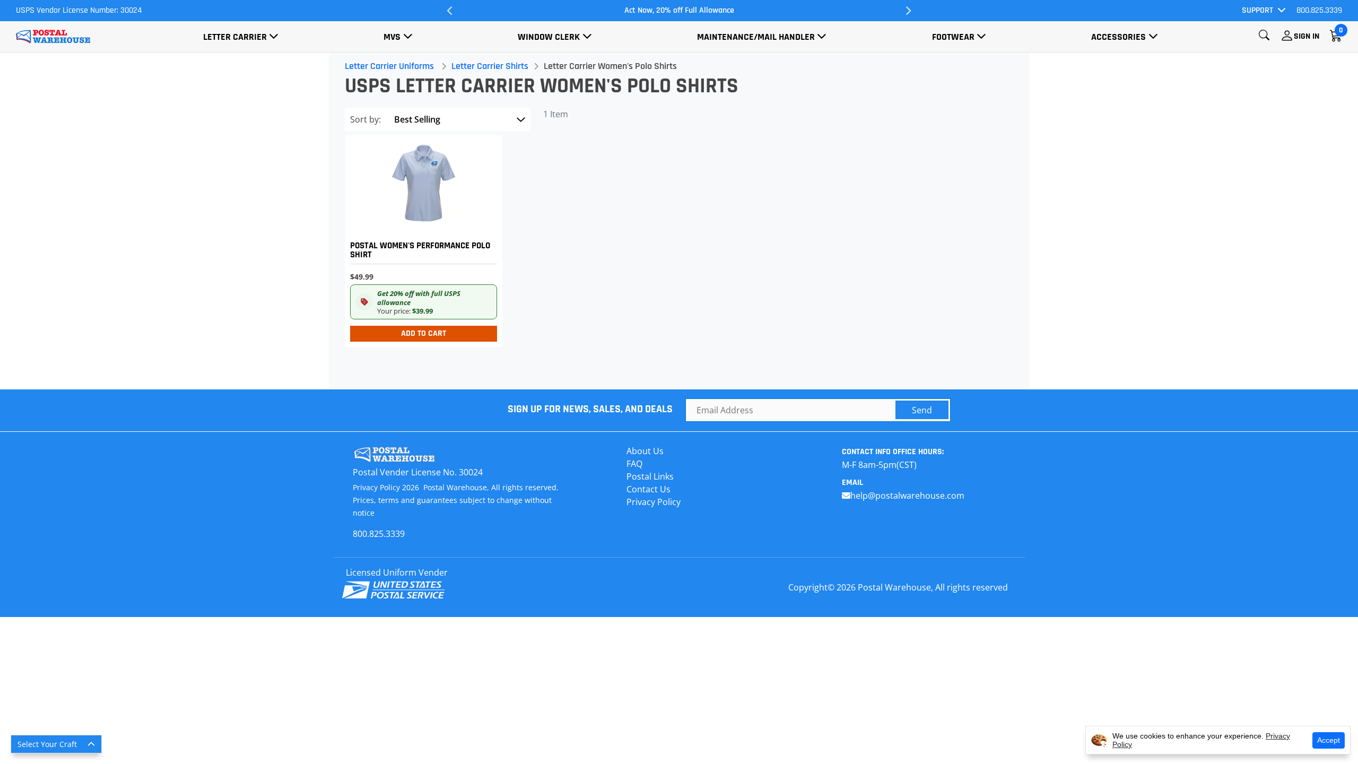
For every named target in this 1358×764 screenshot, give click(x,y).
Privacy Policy (653, 502)
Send (922, 410)
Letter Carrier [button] (235, 37)
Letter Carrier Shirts (489, 66)
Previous (450, 10)
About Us (645, 451)
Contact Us (648, 489)
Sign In (1306, 36)
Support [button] (1257, 10)
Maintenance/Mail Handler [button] (756, 37)
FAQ (634, 464)
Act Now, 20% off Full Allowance (679, 10)
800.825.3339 (1319, 10)
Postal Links (650, 476)
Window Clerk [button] (549, 37)
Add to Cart (423, 333)
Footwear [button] (953, 37)
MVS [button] (392, 37)
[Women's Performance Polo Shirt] (421, 238)
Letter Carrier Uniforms (389, 66)
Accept (1328, 740)
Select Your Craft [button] (47, 744)
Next (908, 10)
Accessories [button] (1118, 37)
